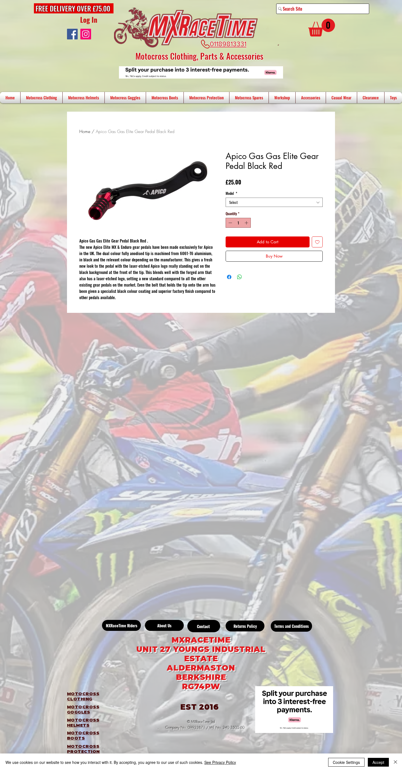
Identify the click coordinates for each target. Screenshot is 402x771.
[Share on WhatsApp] (239, 277)
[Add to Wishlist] (317, 242)
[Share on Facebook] (229, 277)
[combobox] (274, 202)
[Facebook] (72, 34)
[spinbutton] (238, 222)
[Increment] (247, 222)
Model (231, 193)
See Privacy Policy (220, 762)
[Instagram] (85, 34)
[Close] (395, 762)
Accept (378, 762)
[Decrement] (229, 222)
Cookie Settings (346, 762)
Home (84, 131)
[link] (321, 27)
